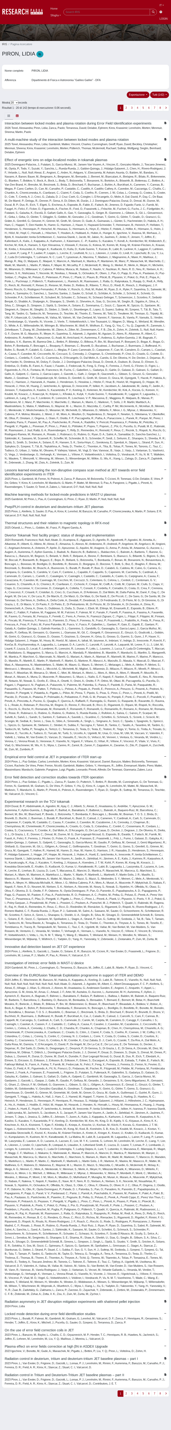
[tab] (9, 115)
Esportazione (137, 94)
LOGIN (163, 18)
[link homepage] (24, 12)
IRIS (4, 44)
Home (54, 8)
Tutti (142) (158, 94)
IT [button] (160, 5)
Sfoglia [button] (54, 15)
